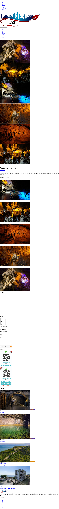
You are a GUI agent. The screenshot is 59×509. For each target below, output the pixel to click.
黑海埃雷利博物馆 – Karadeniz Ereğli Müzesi (7, 488)
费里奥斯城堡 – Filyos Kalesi (5, 465)
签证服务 (3, 501)
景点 (2, 3)
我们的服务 (3, 5)
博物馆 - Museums (2, 170)
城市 (2, 2)
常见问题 (3, 9)
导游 (2, 502)
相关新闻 (4, 8)
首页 (2, 29)
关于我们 (3, 34)
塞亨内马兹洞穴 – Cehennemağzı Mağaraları (7, 441)
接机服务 (3, 499)
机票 (2, 500)
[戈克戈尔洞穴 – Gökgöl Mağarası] (15, 62)
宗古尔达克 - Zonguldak (3, 463)
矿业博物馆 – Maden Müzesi (4, 412)
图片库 (4, 7)
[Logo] (20, 26)
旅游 (2, 4)
